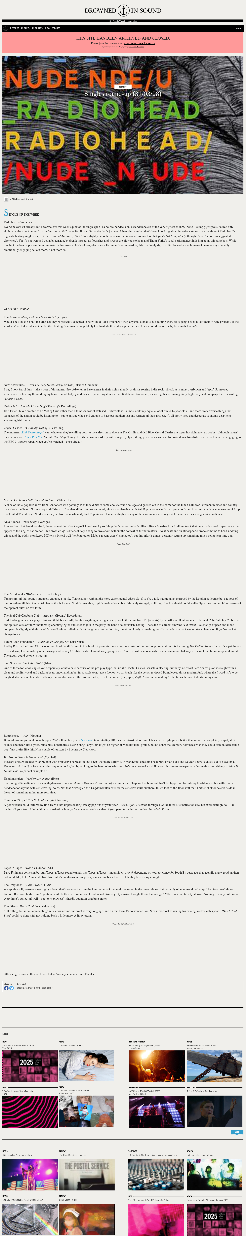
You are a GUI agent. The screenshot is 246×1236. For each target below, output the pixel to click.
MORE (237, 1132)
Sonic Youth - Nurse (68, 1200)
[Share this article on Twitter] (11, 988)
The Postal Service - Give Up (72, 1155)
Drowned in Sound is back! (71, 1045)
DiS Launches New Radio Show (17, 1155)
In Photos (37, 28)
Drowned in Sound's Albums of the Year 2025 (207, 1200)
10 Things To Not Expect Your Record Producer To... (152, 1155)
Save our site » (123, 20)
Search (238, 28)
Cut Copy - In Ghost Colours (200, 1155)
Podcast (56, 28)
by (14, 199)
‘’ (32, 432)
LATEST (6, 1034)
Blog (47, 28)
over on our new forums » (139, 43)
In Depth (25, 28)
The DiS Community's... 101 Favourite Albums (149, 1200)
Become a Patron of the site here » (35, 987)
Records (14, 28)
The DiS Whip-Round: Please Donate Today (22, 1200)
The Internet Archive (136, 47)
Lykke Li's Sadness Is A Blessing (202, 1091)
